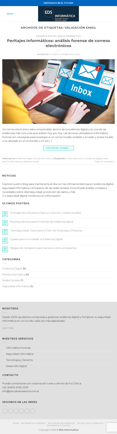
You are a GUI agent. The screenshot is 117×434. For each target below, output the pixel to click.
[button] (7, 14)
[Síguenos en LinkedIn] (32, 411)
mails (105, 158)
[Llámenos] (27, 411)
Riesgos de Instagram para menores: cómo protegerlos (43, 248)
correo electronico (75, 158)
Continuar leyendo (58, 148)
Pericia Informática (69, 36)
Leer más (7, 328)
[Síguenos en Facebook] (5, 411)
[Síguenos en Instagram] (10, 411)
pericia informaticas (12, 161)
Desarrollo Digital (58, 425)
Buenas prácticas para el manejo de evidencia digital (41, 221)
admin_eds (74, 54)
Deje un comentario (105, 161)
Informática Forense (33, 423)
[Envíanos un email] (21, 411)
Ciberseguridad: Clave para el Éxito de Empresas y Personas (46, 230)
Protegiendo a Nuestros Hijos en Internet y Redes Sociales (45, 212)
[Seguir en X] (16, 411)
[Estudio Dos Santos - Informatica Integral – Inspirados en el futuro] (58, 13)
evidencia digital (93, 158)
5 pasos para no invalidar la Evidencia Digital (36, 239)
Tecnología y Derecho (90, 423)
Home (16, 423)
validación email (31, 161)
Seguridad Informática (16, 286)
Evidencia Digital (46, 36)
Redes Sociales (11, 280)
